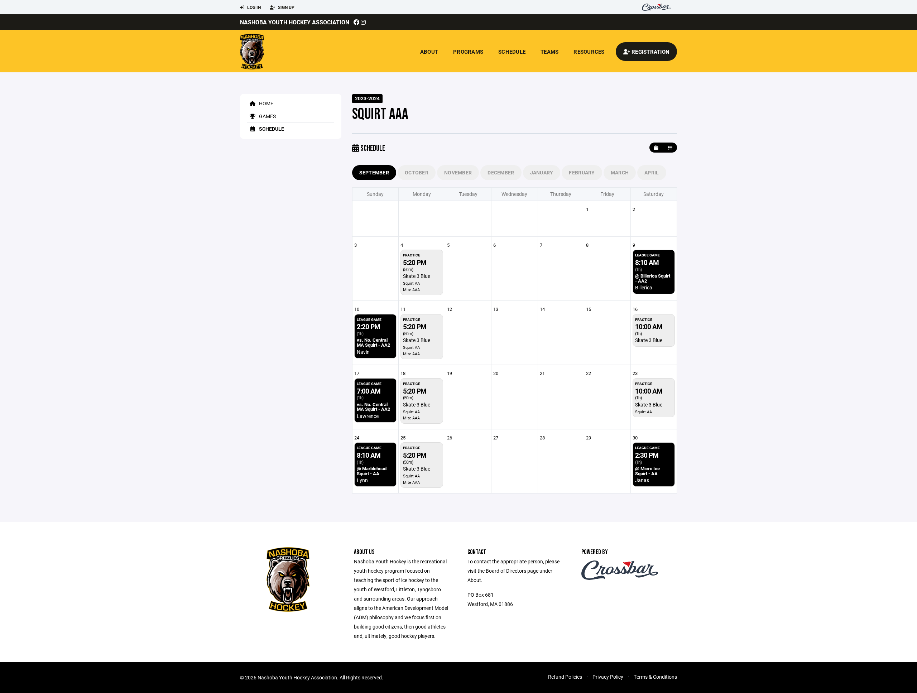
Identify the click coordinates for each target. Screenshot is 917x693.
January (541, 172)
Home (265, 103)
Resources (588, 51)
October (416, 172)
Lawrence (368, 416)
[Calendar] (656, 148)
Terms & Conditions (655, 676)
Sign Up (285, 7)
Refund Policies (565, 676)
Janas (642, 480)
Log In (253, 7)
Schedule (511, 51)
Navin (363, 351)
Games (267, 116)
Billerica (643, 287)
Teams (549, 51)
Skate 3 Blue (416, 276)
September (374, 172)
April (651, 172)
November (458, 172)
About (429, 51)
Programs (468, 51)
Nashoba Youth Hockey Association (294, 22)
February (582, 172)
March (620, 172)
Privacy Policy (607, 676)
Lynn (362, 480)
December (501, 172)
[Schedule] (670, 148)
